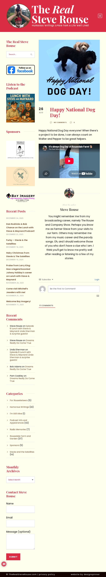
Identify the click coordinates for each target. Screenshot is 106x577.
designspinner (92, 574)
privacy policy (47, 574)
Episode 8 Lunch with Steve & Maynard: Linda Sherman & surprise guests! (22, 329)
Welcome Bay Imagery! (18, 301)
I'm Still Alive (16, 413)
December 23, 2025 (14, 234)
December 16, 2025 (14, 247)
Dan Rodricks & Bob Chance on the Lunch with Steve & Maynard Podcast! (20, 228)
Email (9, 517)
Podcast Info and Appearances (18, 421)
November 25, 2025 (15, 295)
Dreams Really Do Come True (22, 341)
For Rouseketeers (19, 400)
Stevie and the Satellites (22, 451)
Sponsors (14, 445)
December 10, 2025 (14, 259)
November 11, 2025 (15, 304)
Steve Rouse (69, 209)
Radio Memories (18, 429)
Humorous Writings (19, 406)
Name (10, 503)
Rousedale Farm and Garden (20, 437)
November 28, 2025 (15, 283)
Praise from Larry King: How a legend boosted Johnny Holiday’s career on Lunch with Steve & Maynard (19, 272)
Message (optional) (18, 532)
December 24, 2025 (14, 218)
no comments (60, 122)
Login (96, 279)
